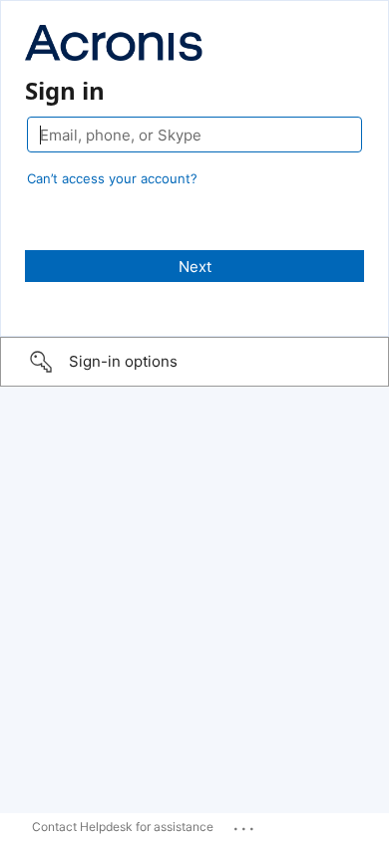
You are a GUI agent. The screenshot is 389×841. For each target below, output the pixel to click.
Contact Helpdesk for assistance (122, 826)
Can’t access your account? (112, 178)
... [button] (245, 824)
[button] (194, 362)
